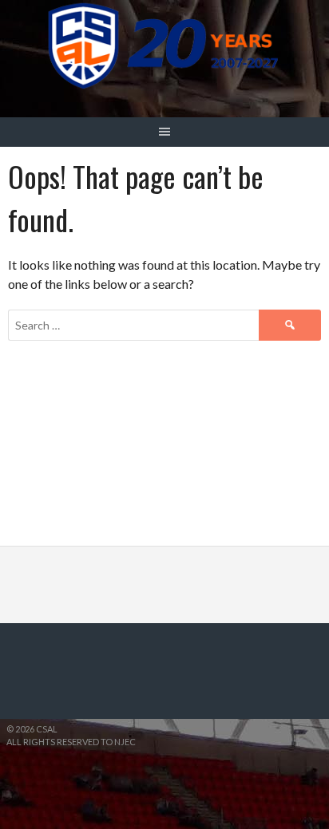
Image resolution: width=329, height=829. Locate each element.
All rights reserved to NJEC (71, 741)
